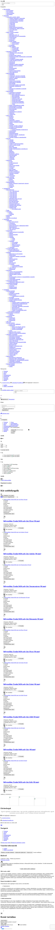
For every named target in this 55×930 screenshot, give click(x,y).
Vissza (12, 422)
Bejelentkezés (5, 399)
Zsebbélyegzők (14, 426)
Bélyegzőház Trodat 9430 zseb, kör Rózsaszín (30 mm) (23, 619)
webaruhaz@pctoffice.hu (18, 382)
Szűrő (13, 431)
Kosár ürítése (4, 920)
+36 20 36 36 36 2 (6, 382)
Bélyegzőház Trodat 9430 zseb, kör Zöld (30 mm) (21, 717)
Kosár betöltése (22, 924)
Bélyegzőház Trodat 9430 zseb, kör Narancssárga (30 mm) (24, 586)
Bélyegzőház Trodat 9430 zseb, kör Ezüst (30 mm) (21, 684)
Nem (2, 923)
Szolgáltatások (14, 423)
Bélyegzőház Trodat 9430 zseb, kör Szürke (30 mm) (22, 554)
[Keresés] (3, 4)
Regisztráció (11, 399)
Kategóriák (4, 419)
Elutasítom (9, 864)
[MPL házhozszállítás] (6, 480)
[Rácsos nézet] (1, 497)
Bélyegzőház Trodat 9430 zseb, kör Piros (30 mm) (21, 521)
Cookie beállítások (37, 852)
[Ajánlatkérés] (1, 395)
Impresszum (29, 852)
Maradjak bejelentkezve (8, 408)
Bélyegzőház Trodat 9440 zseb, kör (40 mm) (19, 749)
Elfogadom (3, 864)
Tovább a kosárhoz (5, 926)
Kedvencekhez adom (9, 513)
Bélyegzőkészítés (15, 424)
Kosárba (21, 528)
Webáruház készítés (5, 860)
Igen (5, 923)
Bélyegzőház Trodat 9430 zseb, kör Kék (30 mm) (21, 782)
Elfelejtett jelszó (5, 413)
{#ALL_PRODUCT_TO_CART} (7, 495)
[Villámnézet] (4, 516)
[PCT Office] (7, 390)
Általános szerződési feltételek (7, 852)
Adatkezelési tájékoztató (20, 852)
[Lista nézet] (2, 497)
